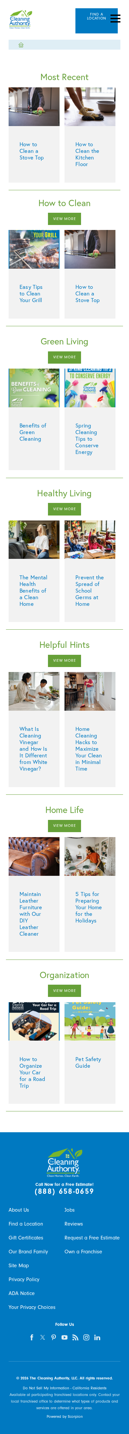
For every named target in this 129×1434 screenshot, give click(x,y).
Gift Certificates (26, 1238)
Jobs (69, 1210)
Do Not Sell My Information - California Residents (65, 1388)
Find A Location (96, 16)
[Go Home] (23, 44)
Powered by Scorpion (65, 1416)
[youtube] (64, 1337)
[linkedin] (97, 1337)
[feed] (75, 1337)
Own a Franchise (83, 1252)
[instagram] (86, 1337)
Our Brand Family (28, 1252)
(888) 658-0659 (65, 1191)
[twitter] (42, 1337)
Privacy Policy (24, 1279)
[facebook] (31, 1337)
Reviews (73, 1224)
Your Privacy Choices (32, 1307)
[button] (115, 18)
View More (64, 219)
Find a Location (26, 1224)
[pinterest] (53, 1337)
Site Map (19, 1266)
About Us (19, 1210)
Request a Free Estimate (92, 1238)
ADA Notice (22, 1293)
